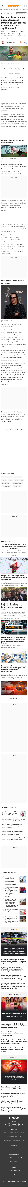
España (22, 1132)
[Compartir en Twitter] (11, 68)
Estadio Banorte (19, 480)
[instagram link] (12, 1124)
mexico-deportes (6, 486)
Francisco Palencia (6, 477)
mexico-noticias (17, 486)
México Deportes (6, 13)
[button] (2, 6)
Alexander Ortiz (11, 42)
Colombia (17, 1132)
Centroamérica (7, 1140)
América (6, 1132)
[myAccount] (25, 6)
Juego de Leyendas (17, 483)
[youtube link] (15, 1124)
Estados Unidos (10, 1136)
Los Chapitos (18, 9)
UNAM (24, 9)
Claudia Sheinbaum (9, 9)
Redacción (11, 1149)
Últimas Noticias (16, 1140)
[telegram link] (19, 1124)
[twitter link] (9, 1124)
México (4, 480)
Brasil (10, 480)
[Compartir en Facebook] (8, 68)
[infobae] (14, 6)
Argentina (11, 1132)
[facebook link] (5, 1124)
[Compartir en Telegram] (18, 68)
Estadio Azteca (5, 483)
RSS (23, 1140)
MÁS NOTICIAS (14, 698)
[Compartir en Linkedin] (15, 68)
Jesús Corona (18, 477)
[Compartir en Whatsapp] (4, 68)
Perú (21, 1136)
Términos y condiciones (14, 1170)
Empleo (17, 1149)
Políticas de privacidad (14, 1174)
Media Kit (16, 1161)
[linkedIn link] (22, 1124)
